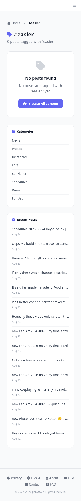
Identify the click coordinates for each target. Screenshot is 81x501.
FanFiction (19, 173)
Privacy (16, 478)
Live (71, 478)
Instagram (20, 157)
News (16, 140)
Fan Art (17, 198)
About (53, 478)
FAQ (15, 165)
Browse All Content (43, 103)
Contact (34, 484)
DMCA (35, 478)
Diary (16, 190)
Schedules (19, 182)
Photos (17, 149)
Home (16, 23)
